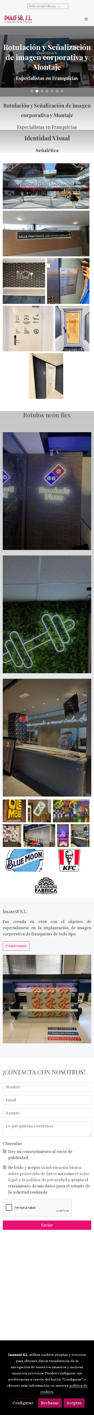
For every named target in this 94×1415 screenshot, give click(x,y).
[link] (18, 19)
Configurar (23, 1403)
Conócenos (16, 946)
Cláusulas (12, 1143)
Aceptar (74, 1403)
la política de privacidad (45, 1180)
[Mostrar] (46, 186)
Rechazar (50, 1403)
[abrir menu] (86, 19)
